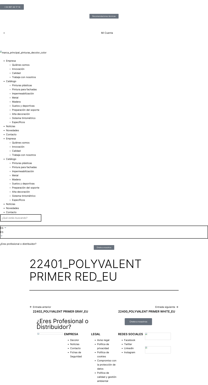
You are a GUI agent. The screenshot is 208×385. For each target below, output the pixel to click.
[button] (104, 232)
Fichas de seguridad (11, 24)
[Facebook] (3, 42)
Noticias (10, 126)
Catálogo (11, 81)
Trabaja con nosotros (24, 77)
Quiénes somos (20, 64)
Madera (16, 101)
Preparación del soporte (25, 109)
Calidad (16, 73)
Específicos (18, 122)
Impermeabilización (23, 93)
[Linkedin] (16, 42)
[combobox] (20, 218)
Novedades (12, 130)
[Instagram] (23, 42)
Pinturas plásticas (22, 85)
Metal (15, 97)
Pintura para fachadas (24, 89)
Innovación (18, 69)
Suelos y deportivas (23, 105)
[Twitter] (10, 42)
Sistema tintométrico (24, 118)
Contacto (11, 134)
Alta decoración (21, 114)
